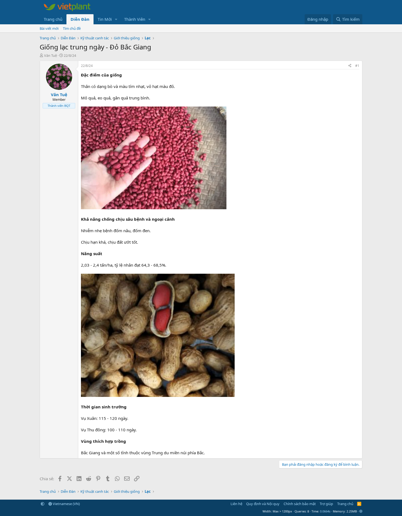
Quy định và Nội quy (262, 503)
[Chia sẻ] (349, 66)
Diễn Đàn (80, 19)
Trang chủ (53, 19)
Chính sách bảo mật (300, 503)
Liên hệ (236, 503)
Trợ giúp (326, 503)
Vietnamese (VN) (66, 503)
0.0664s (325, 511)
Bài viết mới (49, 28)
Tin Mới (105, 19)
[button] (116, 19)
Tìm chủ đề (72, 28)
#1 (357, 65)
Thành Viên (134, 19)
